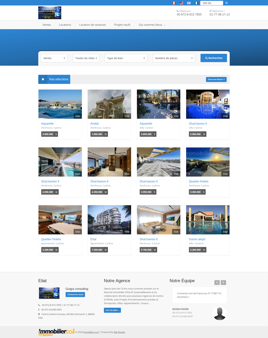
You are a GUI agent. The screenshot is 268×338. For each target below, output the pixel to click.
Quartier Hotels (198, 181)
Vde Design (119, 332)
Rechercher (215, 58)
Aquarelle (47, 123)
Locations (65, 24)
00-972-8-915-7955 (182, 312)
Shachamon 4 (50, 181)
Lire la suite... (112, 310)
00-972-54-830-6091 (182, 316)
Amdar (94, 123)
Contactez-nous (75, 294)
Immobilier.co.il (91, 332)
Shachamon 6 (198, 123)
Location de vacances (92, 24)
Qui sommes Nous (151, 24)
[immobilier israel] (56, 332)
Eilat (93, 239)
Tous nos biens (215, 79)
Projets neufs (122, 24)
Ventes (46, 24)
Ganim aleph (197, 239)
